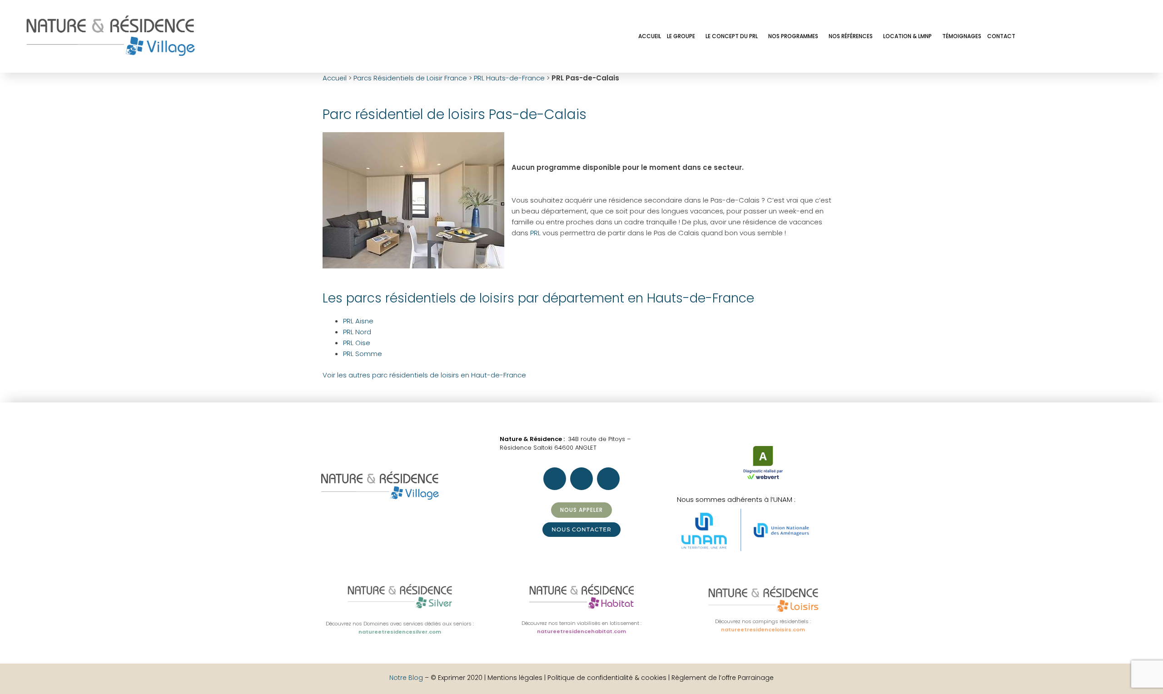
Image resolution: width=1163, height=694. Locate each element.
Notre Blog (406, 677)
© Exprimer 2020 (456, 677)
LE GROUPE (681, 36)
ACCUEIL (649, 36)
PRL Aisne (358, 321)
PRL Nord (357, 332)
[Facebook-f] (1033, 35)
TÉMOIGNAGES (961, 36)
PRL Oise (356, 342)
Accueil (335, 78)
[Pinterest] (1082, 35)
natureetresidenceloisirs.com (763, 629)
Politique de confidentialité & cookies (606, 677)
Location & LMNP (907, 36)
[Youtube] (1107, 35)
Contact (1001, 36)
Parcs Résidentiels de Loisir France (410, 78)
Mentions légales (515, 677)
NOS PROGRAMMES (793, 36)
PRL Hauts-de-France (509, 78)
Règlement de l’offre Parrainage (722, 677)
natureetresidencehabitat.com (581, 631)
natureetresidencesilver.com (399, 631)
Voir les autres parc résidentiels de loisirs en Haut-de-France (424, 375)
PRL (535, 233)
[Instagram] (1058, 35)
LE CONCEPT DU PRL (732, 36)
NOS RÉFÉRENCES (851, 36)
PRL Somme (362, 353)
